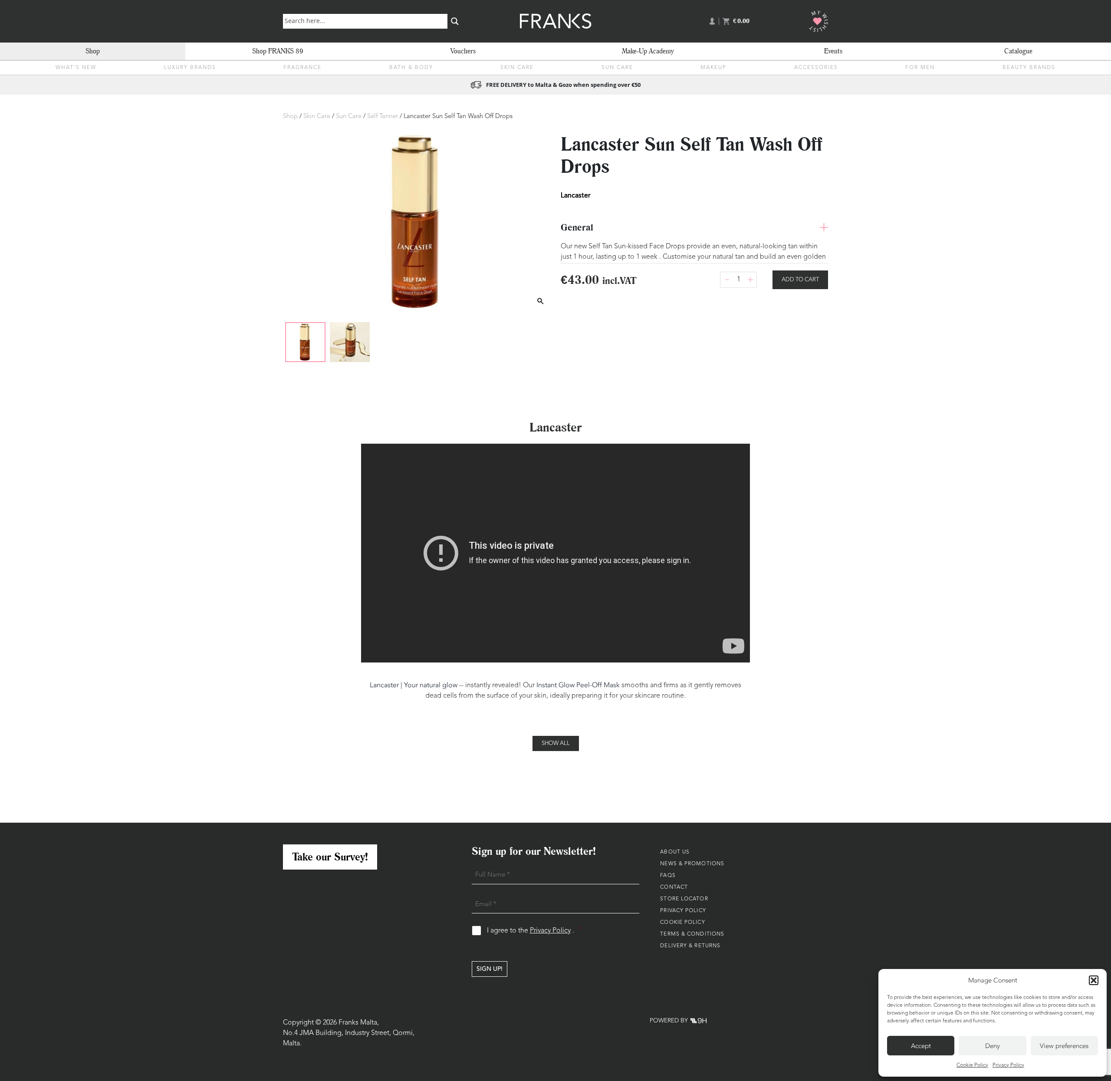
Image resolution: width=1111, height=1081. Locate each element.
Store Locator (684, 899)
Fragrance (302, 67)
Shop (92, 51)
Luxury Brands (190, 67)
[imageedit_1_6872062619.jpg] (350, 342)
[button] (1093, 980)
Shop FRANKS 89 (277, 51)
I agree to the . (534, 930)
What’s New (76, 67)
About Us (675, 852)
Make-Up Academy (648, 51)
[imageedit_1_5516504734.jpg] (305, 342)
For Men (920, 67)
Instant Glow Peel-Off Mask (578, 685)
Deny (992, 1045)
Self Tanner (382, 116)
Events (833, 51)
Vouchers (463, 51)
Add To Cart (800, 280)
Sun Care (617, 67)
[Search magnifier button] (454, 21)
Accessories (816, 67)
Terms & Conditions (692, 934)
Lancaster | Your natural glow (413, 685)
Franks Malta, (359, 1022)
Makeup (713, 67)
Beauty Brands (1029, 67)
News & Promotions (692, 864)
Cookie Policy (972, 1065)
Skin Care (517, 67)
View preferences (1064, 1045)
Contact (674, 887)
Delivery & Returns (690, 946)
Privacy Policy (1008, 1065)
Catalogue (1018, 51)
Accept (921, 1045)
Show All (556, 743)
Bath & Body (411, 67)
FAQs (667, 875)
